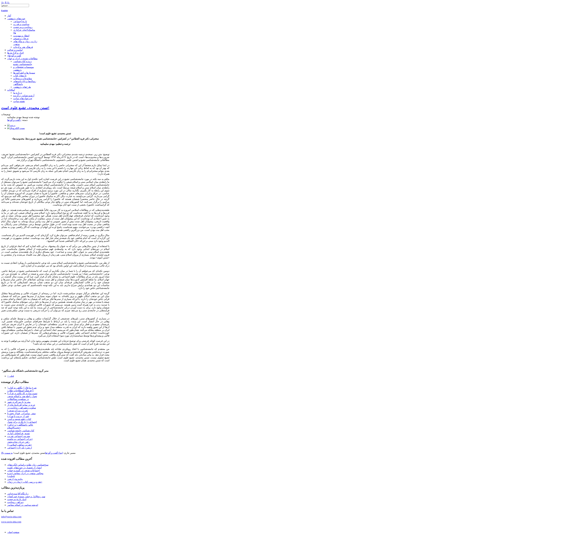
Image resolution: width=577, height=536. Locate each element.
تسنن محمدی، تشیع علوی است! (25, 108)
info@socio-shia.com (11, 516)
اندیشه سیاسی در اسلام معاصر (22, 505)
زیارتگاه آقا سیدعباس (18, 493)
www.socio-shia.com (11, 522)
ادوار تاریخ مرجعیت (16, 499)
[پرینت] (11, 125)
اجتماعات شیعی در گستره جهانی (23, 470)
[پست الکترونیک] (16, 128)
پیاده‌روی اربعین (15, 479)
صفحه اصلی (13, 532)
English (4, 10)
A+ (2, 2)
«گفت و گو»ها (14, 120)
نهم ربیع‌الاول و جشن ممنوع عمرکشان (26, 496)
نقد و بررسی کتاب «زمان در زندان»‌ (24, 482)
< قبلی (10, 376)
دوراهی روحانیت (15, 502)
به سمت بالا (7, 453)
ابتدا (61, 453)
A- (8, 2)
